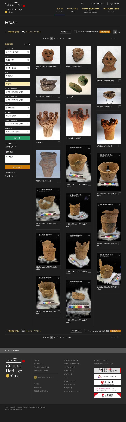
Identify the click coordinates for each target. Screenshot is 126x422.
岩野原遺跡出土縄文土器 (104, 107)
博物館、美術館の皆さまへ (72, 363)
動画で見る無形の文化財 (41, 391)
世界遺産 (36, 384)
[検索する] (28, 52)
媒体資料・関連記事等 (71, 360)
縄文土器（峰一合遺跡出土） (45, 96)
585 (69, 38)
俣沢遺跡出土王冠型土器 (74, 138)
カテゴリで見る (72, 10)
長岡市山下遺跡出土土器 (43, 181)
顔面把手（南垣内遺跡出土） (106, 81)
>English (116, 3)
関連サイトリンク (69, 384)
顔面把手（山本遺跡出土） (74, 66)
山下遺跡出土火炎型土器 (104, 146)
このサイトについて (97, 3)
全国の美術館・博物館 (111, 10)
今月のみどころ (69, 370)
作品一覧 (59, 10)
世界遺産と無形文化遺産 (90, 10)
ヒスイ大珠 (69, 97)
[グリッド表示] (115, 32)
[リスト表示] (119, 32)
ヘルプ (66, 377)
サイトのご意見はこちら (71, 391)
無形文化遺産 (38, 387)
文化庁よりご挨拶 (69, 367)
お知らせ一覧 (68, 374)
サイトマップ (68, 388)
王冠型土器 (39, 142)
